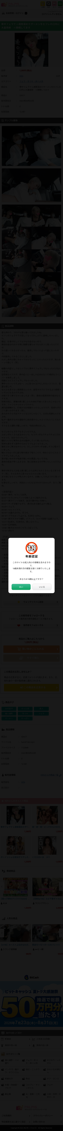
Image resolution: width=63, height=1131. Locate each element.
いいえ (42, 587)
